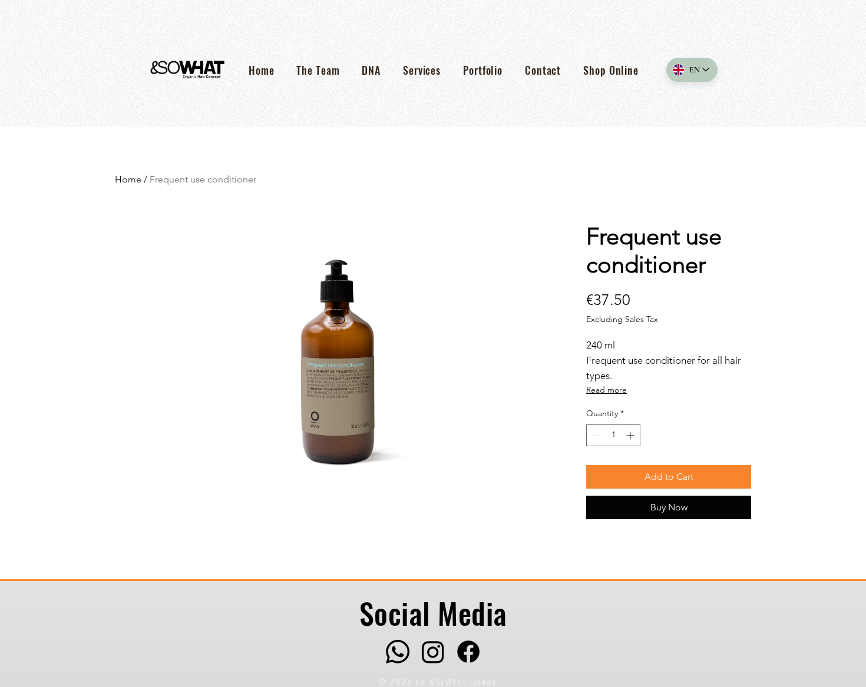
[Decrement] (595, 435)
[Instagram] (433, 651)
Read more (606, 389)
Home (128, 179)
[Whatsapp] (397, 651)
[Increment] (631, 435)
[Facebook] (468, 651)
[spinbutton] (613, 435)
